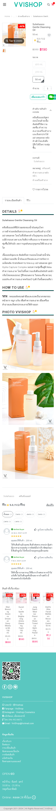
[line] (15, 686)
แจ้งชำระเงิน (7, 758)
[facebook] (4, 686)
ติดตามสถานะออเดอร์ (11, 761)
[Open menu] (4, 5)
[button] (48, 4)
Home (7, 16)
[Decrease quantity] (43, 88)
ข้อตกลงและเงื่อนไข (10, 751)
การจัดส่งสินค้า (8, 754)
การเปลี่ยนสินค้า (9, 747)
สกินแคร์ (46, 168)
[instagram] (10, 686)
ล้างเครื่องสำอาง (24, 16)
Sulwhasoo (39, 161)
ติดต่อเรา (6, 744)
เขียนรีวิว (50, 505)
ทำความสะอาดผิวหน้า (41, 174)
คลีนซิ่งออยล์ (25, 496)
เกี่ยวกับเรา (6, 741)
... (14, 16)
